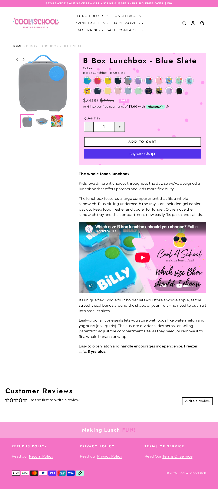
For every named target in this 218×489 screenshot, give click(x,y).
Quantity (92, 118)
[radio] (87, 80)
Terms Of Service (177, 456)
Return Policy (41, 456)
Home (17, 46)
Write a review (197, 401)
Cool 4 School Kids (192, 473)
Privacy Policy (109, 456)
